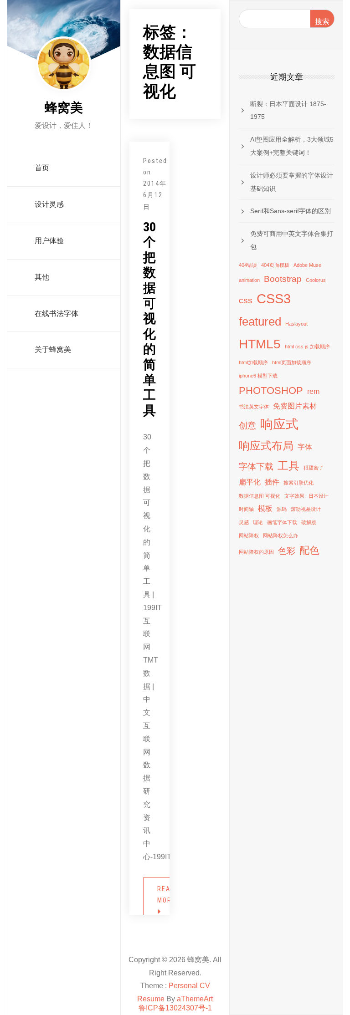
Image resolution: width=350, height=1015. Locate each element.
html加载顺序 (253, 362)
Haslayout (296, 323)
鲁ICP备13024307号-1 (175, 1008)
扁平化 (250, 482)
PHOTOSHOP (271, 390)
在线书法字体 (56, 313)
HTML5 (260, 344)
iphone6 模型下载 (258, 375)
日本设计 (319, 496)
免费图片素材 (295, 406)
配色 (309, 550)
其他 (42, 277)
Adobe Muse (307, 265)
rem (313, 391)
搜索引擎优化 (298, 482)
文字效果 (294, 496)
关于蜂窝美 (53, 349)
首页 (42, 167)
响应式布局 (266, 445)
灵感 (244, 522)
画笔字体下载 (282, 522)
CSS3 (274, 298)
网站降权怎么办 (280, 535)
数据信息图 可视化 (259, 496)
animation (249, 280)
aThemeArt (195, 999)
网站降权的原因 (256, 552)
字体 (305, 447)
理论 (258, 522)
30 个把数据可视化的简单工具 (149, 318)
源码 (282, 509)
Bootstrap (283, 279)
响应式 (279, 424)
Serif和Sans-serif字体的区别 (290, 210)
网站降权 (249, 535)
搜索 (322, 22)
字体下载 (256, 466)
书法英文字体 (254, 406)
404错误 (248, 265)
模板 (265, 508)
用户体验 (49, 240)
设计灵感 (49, 204)
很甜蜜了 (314, 467)
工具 (288, 465)
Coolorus (316, 280)
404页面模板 (275, 265)
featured (260, 321)
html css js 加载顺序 (307, 346)
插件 (272, 482)
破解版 (308, 522)
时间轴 (246, 509)
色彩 (286, 551)
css (245, 300)
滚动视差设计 (306, 509)
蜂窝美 (64, 107)
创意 (247, 425)
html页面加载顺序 (291, 362)
